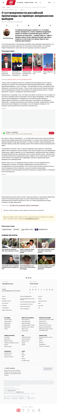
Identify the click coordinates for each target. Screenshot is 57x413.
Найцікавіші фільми (26, 337)
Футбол (23, 354)
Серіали (23, 344)
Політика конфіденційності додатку (27, 301)
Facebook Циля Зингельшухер (14, 21)
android (7, 398)
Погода (6, 328)
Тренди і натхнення (8, 356)
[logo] (11, 2)
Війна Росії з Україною (28, 317)
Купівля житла (7, 354)
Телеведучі (4, 305)
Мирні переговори (26, 323)
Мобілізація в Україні (45, 317)
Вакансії (40, 298)
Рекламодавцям (5, 307)
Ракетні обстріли (25, 319)
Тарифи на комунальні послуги (11, 342)
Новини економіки (9, 335)
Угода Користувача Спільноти (26, 304)
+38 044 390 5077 (34, 283)
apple (15, 398)
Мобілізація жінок (43, 323)
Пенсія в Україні (8, 346)
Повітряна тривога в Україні (28, 325)
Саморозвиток (42, 344)
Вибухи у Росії (25, 328)
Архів (39, 303)
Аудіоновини (7, 327)
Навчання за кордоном (44, 346)
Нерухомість (7, 351)
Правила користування (7, 310)
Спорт (23, 351)
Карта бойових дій (26, 321)
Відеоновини (7, 325)
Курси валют (7, 339)
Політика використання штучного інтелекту (27, 299)
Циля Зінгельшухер (8, 38)
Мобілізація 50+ (42, 321)
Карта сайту (40, 305)
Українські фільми (26, 339)
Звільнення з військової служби (46, 319)
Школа (40, 340)
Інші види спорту (25, 360)
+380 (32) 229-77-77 (12, 390)
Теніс (23, 356)
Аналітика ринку (8, 353)
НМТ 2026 (41, 342)
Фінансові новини (8, 341)
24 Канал (4, 7)
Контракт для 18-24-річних (45, 325)
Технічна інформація (24, 308)
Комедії (23, 342)
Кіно (23, 335)
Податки (6, 344)
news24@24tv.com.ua (7, 283)
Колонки (9, 7)
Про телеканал (5, 303)
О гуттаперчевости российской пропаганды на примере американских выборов (29, 7)
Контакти (40, 296)
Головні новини (8, 319)
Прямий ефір (7, 323)
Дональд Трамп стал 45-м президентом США (19, 79)
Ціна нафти (7, 337)
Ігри (36, 2)
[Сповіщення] (54, 3)
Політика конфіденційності (26, 296)
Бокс (23, 353)
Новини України (29, 2)
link (30, 289)
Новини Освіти (43, 335)
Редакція (4, 298)
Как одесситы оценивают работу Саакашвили (24, 205)
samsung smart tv (31, 398)
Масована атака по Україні (28, 327)
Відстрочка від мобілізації (45, 327)
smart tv (23, 398)
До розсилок (48, 368)
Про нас (3, 296)
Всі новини (20, 2)
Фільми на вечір (25, 341)
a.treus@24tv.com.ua (31, 218)
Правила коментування (25, 306)
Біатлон (23, 358)
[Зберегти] (50, 25)
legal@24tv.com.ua (20, 392)
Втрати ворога (25, 330)
